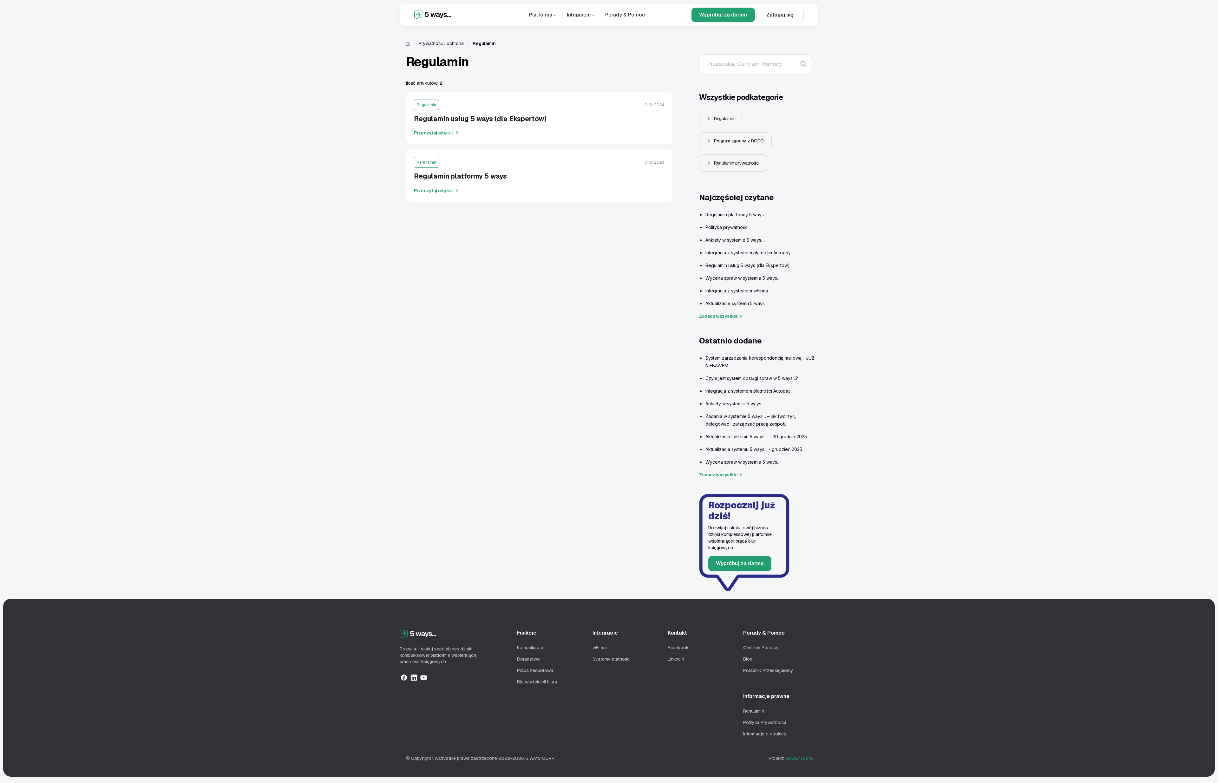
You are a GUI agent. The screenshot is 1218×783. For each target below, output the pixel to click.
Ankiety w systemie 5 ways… (735, 240)
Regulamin (484, 43)
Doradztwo (528, 659)
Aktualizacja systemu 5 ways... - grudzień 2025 (753, 449)
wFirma (600, 647)
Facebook (678, 647)
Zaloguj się (779, 14)
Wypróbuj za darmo (723, 14)
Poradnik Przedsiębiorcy (768, 670)
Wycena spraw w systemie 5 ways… (743, 278)
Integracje (579, 14)
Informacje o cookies (764, 734)
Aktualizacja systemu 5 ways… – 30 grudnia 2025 (756, 436)
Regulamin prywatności (736, 163)
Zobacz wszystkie (718, 316)
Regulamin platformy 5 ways (734, 214)
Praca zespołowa (535, 670)
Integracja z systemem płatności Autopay (748, 252)
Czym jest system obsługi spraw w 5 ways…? (751, 378)
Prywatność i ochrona (441, 43)
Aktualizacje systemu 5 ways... (736, 303)
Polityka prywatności (727, 227)
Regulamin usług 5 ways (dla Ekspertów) (747, 265)
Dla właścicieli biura (537, 682)
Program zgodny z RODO (739, 141)
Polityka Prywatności (764, 722)
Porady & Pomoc (625, 14)
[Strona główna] (407, 43)
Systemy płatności (612, 659)
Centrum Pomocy (761, 647)
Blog (747, 659)
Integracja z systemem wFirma (736, 290)
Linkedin (676, 659)
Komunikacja (530, 647)
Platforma (541, 14)
